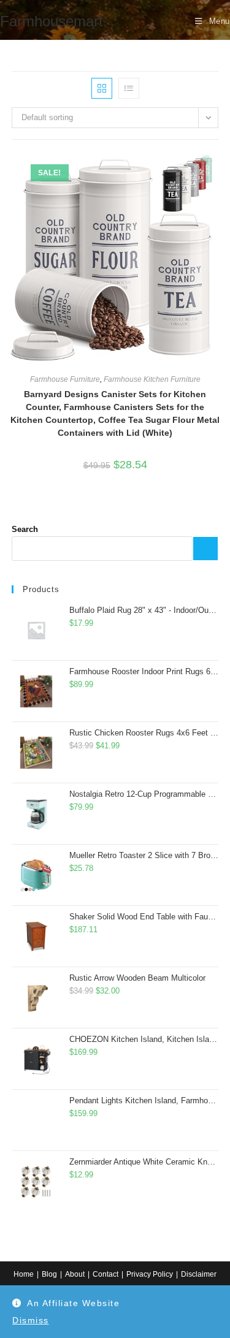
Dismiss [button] (30, 1320)
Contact (105, 1274)
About (75, 1274)
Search (25, 529)
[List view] (128, 88)
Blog (49, 1274)
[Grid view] (101, 88)
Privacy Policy (149, 1274)
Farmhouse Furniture (65, 379)
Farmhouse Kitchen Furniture (152, 379)
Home (23, 1274)
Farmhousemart (51, 21)
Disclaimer (199, 1274)
